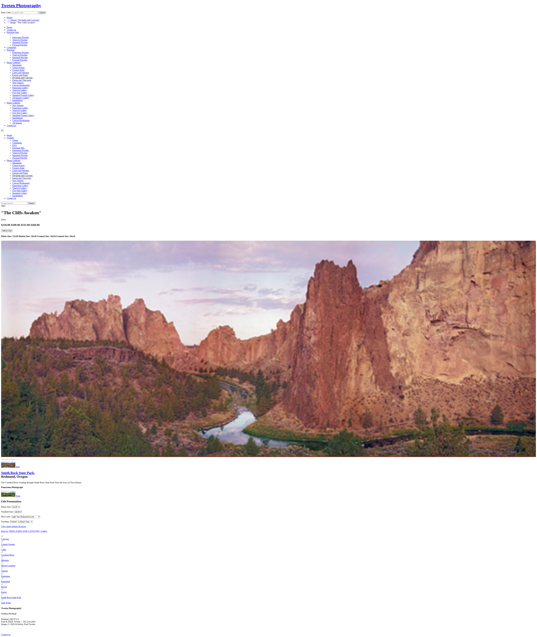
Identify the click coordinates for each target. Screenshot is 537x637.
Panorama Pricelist (20, 150)
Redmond (5, 581)
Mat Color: (6, 516)
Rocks (4, 592)
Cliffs (3, 549)
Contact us (11, 30)
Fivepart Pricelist (19, 158)
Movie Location (8, 565)
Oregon (4, 571)
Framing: (5, 521)
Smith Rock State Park (11, 597)
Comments (11, 47)
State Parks (6, 603)
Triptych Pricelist (19, 153)
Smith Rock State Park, (18, 473)
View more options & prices (13, 526)
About (15, 140)
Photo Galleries (13, 62)
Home (9, 17)
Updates (10, 138)
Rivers (4, 587)
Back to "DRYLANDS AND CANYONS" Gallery (24, 531)
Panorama (5, 576)
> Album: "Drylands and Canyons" (23, 20)
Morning (5, 560)
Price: (3, 219)
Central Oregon (8, 544)
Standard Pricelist (20, 155)
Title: (3, 206)
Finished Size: (7, 512)
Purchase (11, 50)
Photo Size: (6, 507)
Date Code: (6, 12)
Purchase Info (13, 32)
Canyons (5, 539)
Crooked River (7, 555)
